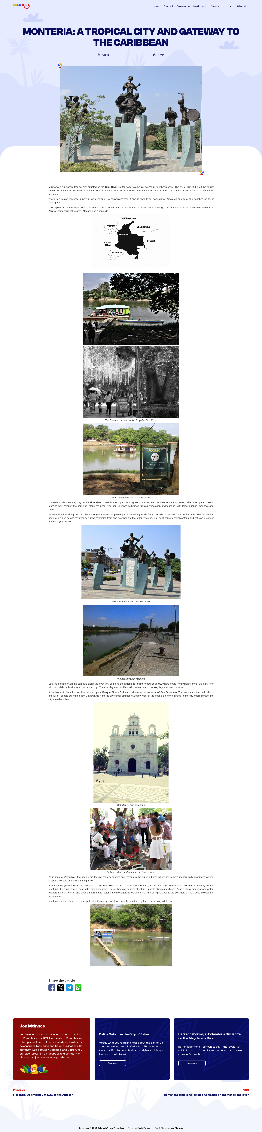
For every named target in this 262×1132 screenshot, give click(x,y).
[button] (221, 6)
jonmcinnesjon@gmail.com (52, 1057)
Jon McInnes (177, 1128)
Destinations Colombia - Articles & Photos (185, 6)
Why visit (241, 6)
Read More (112, 1063)
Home (156, 6)
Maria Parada (143, 1128)
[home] (21, 6)
